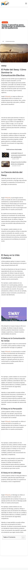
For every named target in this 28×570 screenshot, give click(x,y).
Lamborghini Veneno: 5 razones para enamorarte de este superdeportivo (18, 155)
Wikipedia (7, 96)
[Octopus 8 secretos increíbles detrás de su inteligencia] (5, 164)
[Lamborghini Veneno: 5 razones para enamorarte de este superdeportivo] (5, 155)
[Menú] (26, 4)
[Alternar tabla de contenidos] (22, 537)
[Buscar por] (23, 4)
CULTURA (4, 22)
